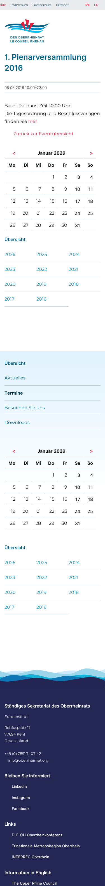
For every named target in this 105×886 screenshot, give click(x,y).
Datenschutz (42, 5)
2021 (73, 269)
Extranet (62, 5)
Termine (13, 393)
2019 (41, 284)
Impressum (19, 5)
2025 (41, 254)
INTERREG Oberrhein (30, 857)
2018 (74, 284)
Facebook (20, 808)
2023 (9, 269)
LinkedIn (19, 786)
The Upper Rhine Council (34, 883)
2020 (10, 284)
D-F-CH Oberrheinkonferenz (37, 835)
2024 (74, 254)
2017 (9, 299)
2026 (9, 254)
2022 (41, 269)
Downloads (17, 422)
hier (32, 121)
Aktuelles (14, 378)
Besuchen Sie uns (24, 407)
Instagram (21, 797)
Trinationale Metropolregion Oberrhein (46, 846)
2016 (41, 299)
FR (96, 5)
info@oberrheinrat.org (28, 760)
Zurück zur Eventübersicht (43, 133)
